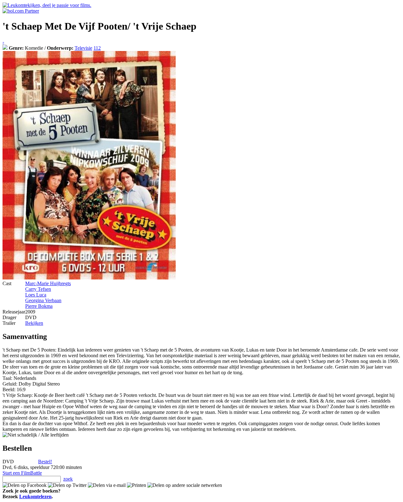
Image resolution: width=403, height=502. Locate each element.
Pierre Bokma (39, 306)
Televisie (83, 48)
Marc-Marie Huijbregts (48, 283)
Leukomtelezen (35, 496)
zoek (68, 479)
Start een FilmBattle (22, 473)
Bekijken (34, 323)
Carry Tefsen (38, 289)
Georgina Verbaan (43, 300)
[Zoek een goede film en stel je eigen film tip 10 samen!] (5, 48)
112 (97, 48)
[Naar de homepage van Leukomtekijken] (47, 5)
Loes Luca (35, 294)
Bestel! (45, 461)
